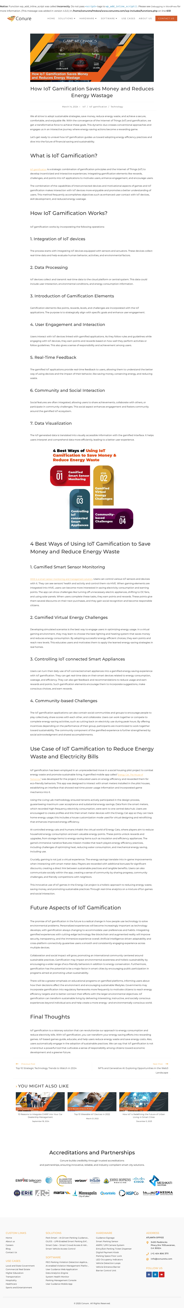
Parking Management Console (61, 1280)
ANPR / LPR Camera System (110, 1245)
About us (10, 1241)
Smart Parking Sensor (107, 1241)
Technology (117, 106)
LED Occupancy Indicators (109, 1259)
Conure (85, 1303)
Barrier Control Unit (106, 1270)
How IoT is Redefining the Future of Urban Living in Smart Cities (144, 1115)
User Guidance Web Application (62, 1269)
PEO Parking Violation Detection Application (67, 1262)
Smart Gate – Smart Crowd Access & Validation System (67, 1245)
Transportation (13, 1276)
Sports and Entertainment (19, 1287)
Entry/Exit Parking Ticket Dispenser (114, 1248)
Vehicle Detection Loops (108, 1263)
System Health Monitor (57, 1276)
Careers (9, 1245)
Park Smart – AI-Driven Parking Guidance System (67, 1238)
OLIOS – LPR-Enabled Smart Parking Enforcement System (67, 1241)
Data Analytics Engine (57, 1273)
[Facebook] (149, 1274)
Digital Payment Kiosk (107, 1252)
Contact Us (11, 1252)
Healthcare (11, 1284)
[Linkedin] (155, 1274)
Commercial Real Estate (18, 1269)
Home (9, 1238)
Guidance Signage (105, 1238)
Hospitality (11, 1280)
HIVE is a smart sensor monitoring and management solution (61, 579)
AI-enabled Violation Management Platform (67, 1265)
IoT (84, 106)
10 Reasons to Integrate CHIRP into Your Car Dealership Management (40, 1115)
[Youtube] (161, 1274)
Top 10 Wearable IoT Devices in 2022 (92, 1114)
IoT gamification (98, 106)
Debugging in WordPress (164, 6)
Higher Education (14, 1273)
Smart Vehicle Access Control (60, 1248)
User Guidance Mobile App (59, 1284)
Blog (8, 1248)
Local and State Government (20, 1265)
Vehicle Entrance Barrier (108, 1267)
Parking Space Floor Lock (109, 1256)
